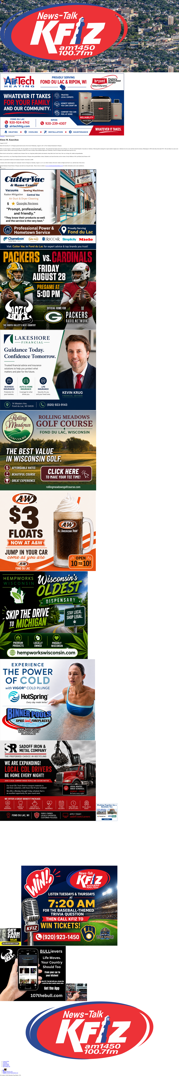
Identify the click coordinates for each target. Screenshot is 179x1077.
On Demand (5, 70)
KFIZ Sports (5, 65)
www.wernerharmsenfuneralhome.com (54, 165)
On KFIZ (5, 69)
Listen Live (5, 71)
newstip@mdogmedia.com (10, 1072)
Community (5, 67)
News (4, 64)
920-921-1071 (8, 1071)
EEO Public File (6, 1066)
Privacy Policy (6, 1065)
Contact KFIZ (6, 1061)
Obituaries (5, 66)
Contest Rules (6, 1064)
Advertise (5, 1062)
